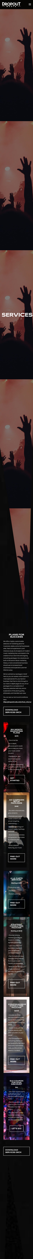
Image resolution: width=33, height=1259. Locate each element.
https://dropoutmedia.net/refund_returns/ (17, 702)
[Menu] (29, 4)
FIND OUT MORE (15, 857)
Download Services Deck (13, 711)
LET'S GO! (16, 1128)
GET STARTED (14, 779)
